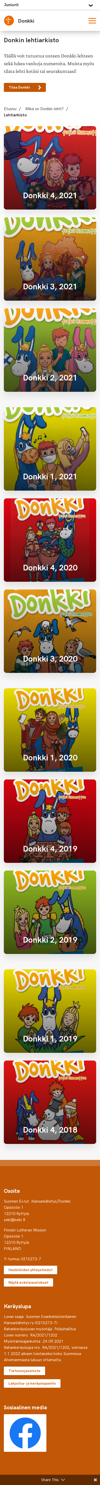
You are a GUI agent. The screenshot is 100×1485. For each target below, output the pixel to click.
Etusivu (10, 108)
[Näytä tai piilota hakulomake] (80, 20)
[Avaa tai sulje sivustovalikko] (90, 4)
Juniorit (11, 4)
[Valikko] (92, 21)
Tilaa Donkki (20, 87)
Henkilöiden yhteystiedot (30, 1269)
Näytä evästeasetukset (28, 1282)
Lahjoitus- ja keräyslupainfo (32, 1383)
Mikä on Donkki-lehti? (44, 108)
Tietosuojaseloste (24, 1370)
